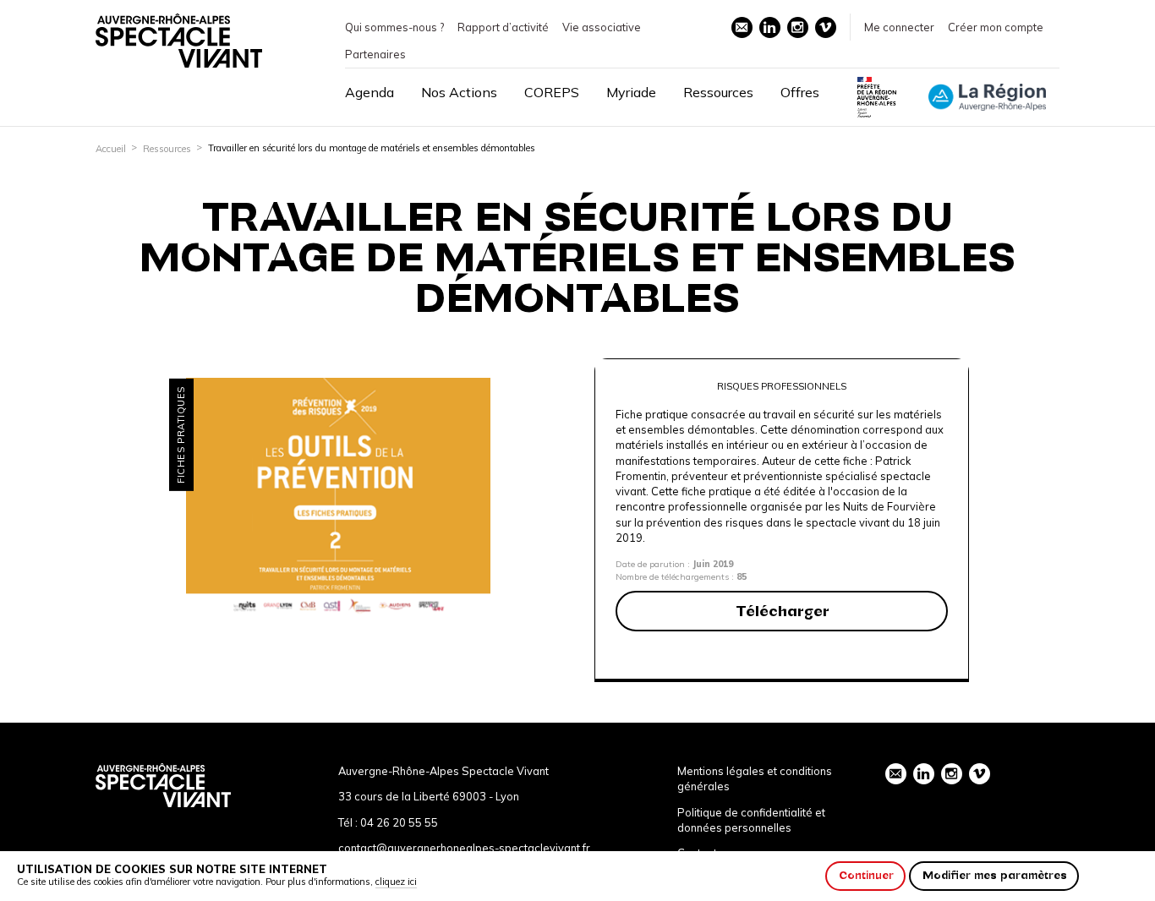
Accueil (111, 149)
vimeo (825, 27)
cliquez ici (396, 881)
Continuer (866, 875)
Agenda (369, 92)
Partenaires (375, 54)
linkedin (769, 27)
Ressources (718, 92)
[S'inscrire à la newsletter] (742, 27)
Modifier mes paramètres (994, 875)
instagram (797, 27)
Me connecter (899, 27)
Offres (799, 92)
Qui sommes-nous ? (394, 27)
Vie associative (601, 27)
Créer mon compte (995, 27)
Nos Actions (459, 92)
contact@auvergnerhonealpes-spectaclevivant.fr (464, 848)
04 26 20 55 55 (399, 822)
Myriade (631, 92)
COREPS (551, 92)
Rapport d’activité (503, 27)
